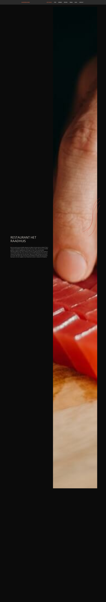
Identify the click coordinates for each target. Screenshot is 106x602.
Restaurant (49, 2)
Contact (81, 2)
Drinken (60, 2)
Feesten (65, 2)
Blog (76, 2)
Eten (55, 2)
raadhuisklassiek (26, 2)
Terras (71, 2)
